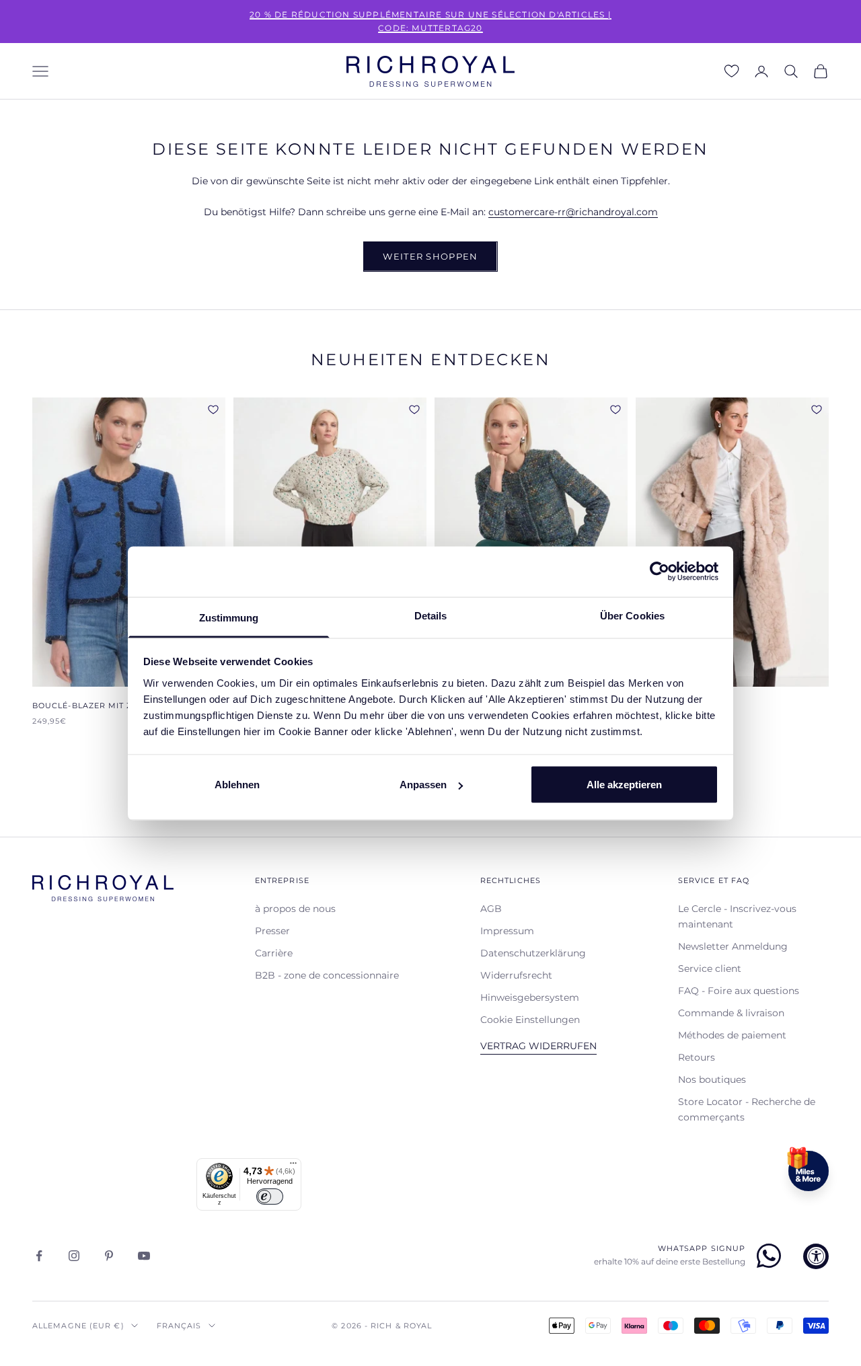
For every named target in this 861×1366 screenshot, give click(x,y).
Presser (272, 931)
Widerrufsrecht (516, 975)
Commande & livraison (731, 1013)
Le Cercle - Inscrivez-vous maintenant (737, 916)
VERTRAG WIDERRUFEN (538, 1046)
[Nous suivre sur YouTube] (144, 1255)
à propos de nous (295, 909)
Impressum (507, 931)
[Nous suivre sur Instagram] (74, 1255)
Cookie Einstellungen (530, 1020)
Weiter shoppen (430, 256)
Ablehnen (237, 784)
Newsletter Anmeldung (733, 946)
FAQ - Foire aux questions (738, 991)
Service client (709, 968)
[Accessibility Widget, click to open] (816, 1256)
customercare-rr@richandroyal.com (573, 212)
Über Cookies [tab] (632, 615)
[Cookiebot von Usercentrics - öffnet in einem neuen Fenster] (659, 572)
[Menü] (293, 1166)
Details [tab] (430, 615)
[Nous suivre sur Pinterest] (109, 1255)
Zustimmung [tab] (229, 617)
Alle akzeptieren (624, 784)
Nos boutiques (712, 1079)
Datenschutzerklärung (533, 953)
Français (179, 1325)
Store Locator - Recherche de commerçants (746, 1109)
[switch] (269, 1196)
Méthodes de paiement (732, 1035)
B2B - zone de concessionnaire (327, 975)
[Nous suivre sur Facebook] (39, 1255)
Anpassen (423, 784)
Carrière (274, 953)
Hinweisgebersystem (529, 997)
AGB (491, 909)
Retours (696, 1057)
